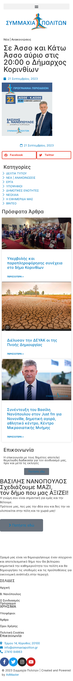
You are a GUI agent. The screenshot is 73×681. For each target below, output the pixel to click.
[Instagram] (22, 661)
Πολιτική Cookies (12, 632)
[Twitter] (13, 661)
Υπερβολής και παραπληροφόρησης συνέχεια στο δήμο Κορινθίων (35, 263)
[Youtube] (31, 661)
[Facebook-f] (4, 661)
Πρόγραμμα (8, 603)
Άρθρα (4, 619)
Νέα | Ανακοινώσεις (17, 39)
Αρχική (5, 587)
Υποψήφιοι (7, 613)
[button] (36, 6)
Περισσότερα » (15, 276)
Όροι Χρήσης (9, 626)
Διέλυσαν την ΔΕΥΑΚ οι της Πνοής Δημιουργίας (32, 342)
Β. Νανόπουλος (10, 594)
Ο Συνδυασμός (10, 600)
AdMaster (12, 674)
